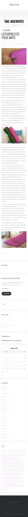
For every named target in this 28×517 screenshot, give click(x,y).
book (14, 455)
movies (13, 470)
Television (4, 431)
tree (19, 481)
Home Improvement (7, 408)
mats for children (20, 206)
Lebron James (22, 102)
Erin (4, 41)
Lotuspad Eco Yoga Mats (10, 35)
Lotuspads (17, 147)
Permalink (8, 46)
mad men (4, 470)
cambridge (12, 43)
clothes (15, 458)
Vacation (4, 437)
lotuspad (19, 43)
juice (17, 466)
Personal (4, 420)
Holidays (4, 405)
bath (13, 451)
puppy (3, 477)
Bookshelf (4, 387)
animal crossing (6, 451)
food (10, 462)
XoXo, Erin (14, 5)
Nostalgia (4, 417)
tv (21, 481)
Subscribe (6, 293)
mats (23, 166)
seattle (15, 477)
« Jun (3, 375)
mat (23, 43)
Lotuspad (4, 68)
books (18, 455)
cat (23, 455)
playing (21, 474)
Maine (3, 414)
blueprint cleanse (6, 455)
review (8, 477)
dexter (5, 462)
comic (20, 458)
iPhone (13, 466)
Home (8, 25)
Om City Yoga (7, 118)
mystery (22, 470)
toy (15, 481)
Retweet (7, 325)
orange (4, 474)
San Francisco (5, 426)
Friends (3, 399)
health (4, 466)
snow (3, 481)
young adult (5, 489)
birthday (21, 451)
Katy (11, 220)
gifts (22, 462)
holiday (8, 466)
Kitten (3, 411)
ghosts (17, 462)
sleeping (20, 477)
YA (22, 485)
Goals (3, 402)
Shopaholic (4, 43)
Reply (3, 325)
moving (18, 470)
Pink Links (23, 41)
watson (11, 485)
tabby (8, 481)
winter (18, 485)
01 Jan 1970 (5, 327)
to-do (12, 481)
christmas (7, 458)
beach (16, 451)
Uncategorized (5, 434)
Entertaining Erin (6, 393)
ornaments (11, 474)
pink (3, 46)
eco (16, 43)
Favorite (11, 325)
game (14, 462)
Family (3, 396)
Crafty (3, 390)
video (3, 485)
